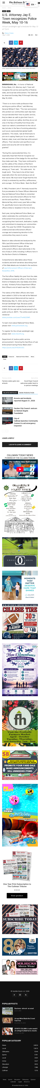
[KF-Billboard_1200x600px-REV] (20, 947)
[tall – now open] (20, 815)
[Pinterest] (21, 43)
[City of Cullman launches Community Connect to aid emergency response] (7, 421)
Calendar (13, 1082)
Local (4, 423)
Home (4, 8)
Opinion (33, 1079)
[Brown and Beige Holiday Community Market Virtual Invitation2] (20, 508)
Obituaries (25, 1079)
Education (17, 1079)
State (8, 11)
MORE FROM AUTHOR (26, 393)
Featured (11, 356)
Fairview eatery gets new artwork (10, 382)
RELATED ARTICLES (10, 393)
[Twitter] (16, 43)
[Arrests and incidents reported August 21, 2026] (7, 400)
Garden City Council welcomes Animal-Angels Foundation (25, 410)
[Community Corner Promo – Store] (20, 765)
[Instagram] (20, 995)
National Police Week (22, 356)
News (9, 8)
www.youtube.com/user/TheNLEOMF (16, 317)
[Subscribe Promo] (20, 919)
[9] (20, 76)
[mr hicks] (20, 967)
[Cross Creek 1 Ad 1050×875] (20, 552)
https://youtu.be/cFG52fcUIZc (13, 348)
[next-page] (7, 431)
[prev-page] (3, 431)
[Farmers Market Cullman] (20, 723)
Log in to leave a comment (20, 444)
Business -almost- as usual (24, 1008)
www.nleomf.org (18, 334)
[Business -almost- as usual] (7, 1011)
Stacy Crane (9, 33)
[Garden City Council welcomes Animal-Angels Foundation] (7, 410)
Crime (4, 403)
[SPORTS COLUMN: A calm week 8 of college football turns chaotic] (7, 1031)
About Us (27, 1082)
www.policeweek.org (19, 326)
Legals (20, 1082)
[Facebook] (11, 43)
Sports (10, 1079)
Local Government (6, 413)
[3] (20, 585)
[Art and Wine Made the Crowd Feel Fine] (7, 1020)
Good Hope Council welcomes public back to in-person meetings (29, 383)
